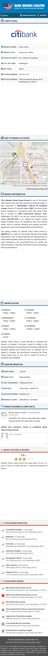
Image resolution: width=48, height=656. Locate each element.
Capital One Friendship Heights (19, 616)
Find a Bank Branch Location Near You (24, 640)
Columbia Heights (13, 551)
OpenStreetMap (42, 183)
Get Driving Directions (35, 189)
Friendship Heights (14, 530)
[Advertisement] (24, 109)
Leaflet (26, 183)
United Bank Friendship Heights (19, 630)
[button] (24, 163)
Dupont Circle (11, 572)
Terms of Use (22, 642)
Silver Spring (11, 565)
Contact (38, 642)
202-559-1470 (24, 74)
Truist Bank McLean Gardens (18, 623)
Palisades (10, 544)
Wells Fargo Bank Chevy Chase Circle (21, 595)
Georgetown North (13, 558)
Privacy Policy (31, 642)
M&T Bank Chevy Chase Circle (18, 588)
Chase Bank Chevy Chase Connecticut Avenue (25, 609)
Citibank (22, 372)
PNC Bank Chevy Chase (15, 602)
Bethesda (10, 537)
